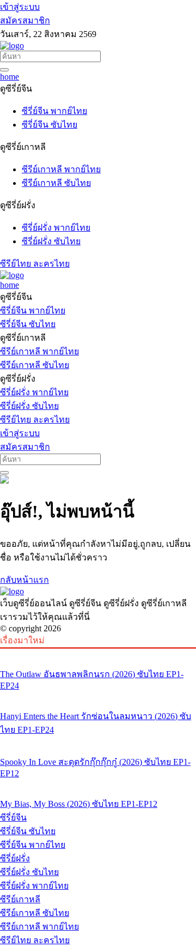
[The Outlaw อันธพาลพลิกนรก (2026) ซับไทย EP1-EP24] (98, 654)
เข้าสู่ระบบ (20, 6)
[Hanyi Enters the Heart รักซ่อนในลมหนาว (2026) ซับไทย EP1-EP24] (98, 696)
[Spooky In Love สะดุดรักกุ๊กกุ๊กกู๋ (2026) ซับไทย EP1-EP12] (98, 741)
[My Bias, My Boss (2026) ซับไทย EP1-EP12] (98, 783)
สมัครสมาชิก (25, 20)
